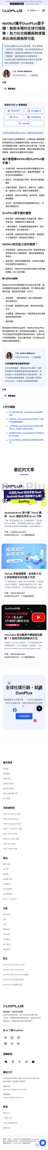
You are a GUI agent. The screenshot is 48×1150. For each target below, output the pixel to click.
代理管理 (6, 939)
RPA (5, 919)
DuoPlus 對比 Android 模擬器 (15, 974)
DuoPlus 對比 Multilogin (13, 969)
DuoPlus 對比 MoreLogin (14, 964)
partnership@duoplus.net (15, 1089)
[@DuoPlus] (6, 1061)
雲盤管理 (6, 949)
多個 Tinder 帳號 (10, 848)
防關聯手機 (7, 879)
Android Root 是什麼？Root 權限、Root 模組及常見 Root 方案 (22, 514)
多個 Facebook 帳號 (12, 814)
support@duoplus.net (13, 1097)
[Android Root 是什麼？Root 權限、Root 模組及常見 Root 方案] (24, 495)
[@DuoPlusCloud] (33, 1061)
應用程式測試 (8, 783)
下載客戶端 (7, 1118)
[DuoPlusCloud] (19, 1061)
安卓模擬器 (7, 894)
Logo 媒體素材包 (10, 1123)
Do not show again (32, 4)
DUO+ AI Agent (10, 899)
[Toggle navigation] (43, 10)
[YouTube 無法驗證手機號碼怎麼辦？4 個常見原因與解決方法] (24, 617)
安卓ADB (6, 934)
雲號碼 (5, 874)
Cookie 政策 (16, 1143)
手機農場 (6, 884)
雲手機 (5, 869)
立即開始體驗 (24, 716)
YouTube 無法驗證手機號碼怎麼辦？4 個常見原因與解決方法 (23, 636)
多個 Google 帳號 (10, 819)
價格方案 (6, 864)
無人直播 (6, 798)
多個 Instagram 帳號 (12, 824)
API (4, 924)
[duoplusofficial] (13, 1061)
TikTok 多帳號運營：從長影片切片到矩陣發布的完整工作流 (22, 575)
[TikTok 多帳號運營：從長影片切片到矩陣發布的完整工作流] (24, 556)
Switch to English (17, 4)
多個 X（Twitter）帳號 (12, 829)
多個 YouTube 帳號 (11, 839)
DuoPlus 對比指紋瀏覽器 (13, 979)
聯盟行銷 (6, 778)
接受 (37, 1145)
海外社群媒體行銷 (10, 793)
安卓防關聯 (7, 889)
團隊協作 (6, 929)
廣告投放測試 (8, 788)
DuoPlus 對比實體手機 (12, 984)
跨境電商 (6, 773)
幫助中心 (6, 1113)
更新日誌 (6, 1128)
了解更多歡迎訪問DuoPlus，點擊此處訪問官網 (22, 132)
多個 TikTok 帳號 (10, 834)
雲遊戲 (5, 768)
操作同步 (6, 914)
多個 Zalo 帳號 (9, 843)
